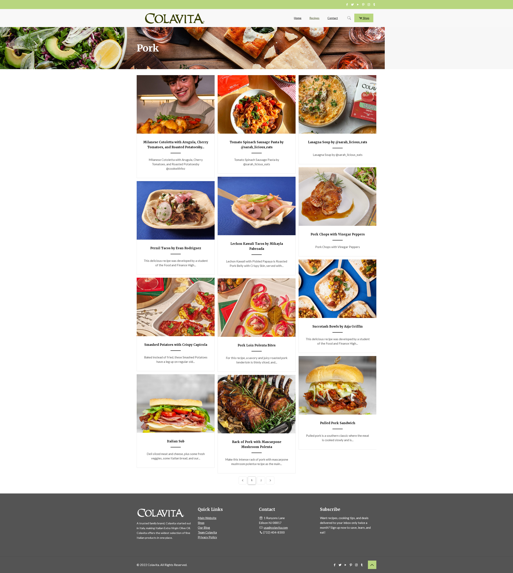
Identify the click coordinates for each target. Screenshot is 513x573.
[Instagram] (369, 4)
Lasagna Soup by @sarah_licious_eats (337, 142)
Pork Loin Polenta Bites (257, 345)
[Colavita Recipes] (175, 18)
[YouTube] (358, 4)
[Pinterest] (363, 4)
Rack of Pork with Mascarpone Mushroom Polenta (256, 444)
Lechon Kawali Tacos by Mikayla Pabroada (256, 246)
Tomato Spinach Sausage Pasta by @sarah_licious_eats (257, 144)
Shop (365, 18)
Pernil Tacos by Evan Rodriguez (175, 248)
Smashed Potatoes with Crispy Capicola (175, 345)
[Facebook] (347, 4)
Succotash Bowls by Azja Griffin (337, 326)
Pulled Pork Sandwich (337, 423)
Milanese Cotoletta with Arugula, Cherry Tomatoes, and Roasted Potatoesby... (175, 144)
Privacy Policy (207, 537)
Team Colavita (207, 532)
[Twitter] (352, 4)
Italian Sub (175, 441)
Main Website (207, 518)
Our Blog (204, 527)
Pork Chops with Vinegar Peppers (338, 234)
